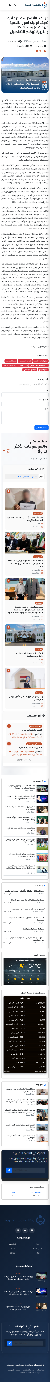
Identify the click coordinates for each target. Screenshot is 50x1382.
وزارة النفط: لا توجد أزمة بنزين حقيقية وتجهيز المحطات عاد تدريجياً (21, 787)
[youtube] (25, 1230)
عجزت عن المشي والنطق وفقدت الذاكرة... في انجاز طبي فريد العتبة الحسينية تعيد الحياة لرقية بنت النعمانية (25, 609)
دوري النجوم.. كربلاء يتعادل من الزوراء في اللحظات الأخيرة (20, 840)
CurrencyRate (41, 1075)
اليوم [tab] (41, 476)
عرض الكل (8, 450)
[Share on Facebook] (45, 51)
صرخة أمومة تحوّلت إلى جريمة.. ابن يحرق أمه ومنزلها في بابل (25, 518)
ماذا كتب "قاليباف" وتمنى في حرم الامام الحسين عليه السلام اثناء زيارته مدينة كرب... (19, 1100)
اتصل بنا (14, 1372)
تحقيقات (12, 1244)
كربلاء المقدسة (22, 365)
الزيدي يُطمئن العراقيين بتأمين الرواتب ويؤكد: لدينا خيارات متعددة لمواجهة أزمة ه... (20, 868)
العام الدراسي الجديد (41, 361)
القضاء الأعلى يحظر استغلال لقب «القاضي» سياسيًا (28, 654)
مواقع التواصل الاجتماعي (39, 365)
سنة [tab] (19, 476)
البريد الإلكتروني (43, 399)
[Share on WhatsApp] (40, 51)
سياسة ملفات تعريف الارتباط (30, 1372)
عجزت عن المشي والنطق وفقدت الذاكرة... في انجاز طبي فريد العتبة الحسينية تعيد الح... (19, 1111)
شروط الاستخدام (28, 1369)
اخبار (37, 1244)
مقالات (12, 1253)
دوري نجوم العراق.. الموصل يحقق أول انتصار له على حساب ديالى (21, 855)
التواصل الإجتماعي (29, 369)
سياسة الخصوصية (14, 1369)
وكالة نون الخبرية (9, 365)
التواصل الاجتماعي (25, 361)
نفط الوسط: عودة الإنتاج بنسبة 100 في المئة (21, 829)
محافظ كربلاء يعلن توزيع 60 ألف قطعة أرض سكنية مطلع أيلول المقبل (25, 735)
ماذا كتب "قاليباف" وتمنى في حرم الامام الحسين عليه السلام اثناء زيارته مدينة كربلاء (25, 563)
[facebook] (32, 1230)
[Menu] (3, 5)
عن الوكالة (40, 1369)
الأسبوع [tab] (34, 476)
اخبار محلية (39, 46)
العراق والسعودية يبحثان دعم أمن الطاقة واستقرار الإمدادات (20, 818)
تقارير (37, 1253)
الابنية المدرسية (10, 361)
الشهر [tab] (26, 476)
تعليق (47, 409)
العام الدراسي (43, 369)
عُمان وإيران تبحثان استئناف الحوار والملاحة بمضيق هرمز (20, 808)
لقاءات (12, 1248)
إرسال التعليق (41, 428)
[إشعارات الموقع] (9, 5)
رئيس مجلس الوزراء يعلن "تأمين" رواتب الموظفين (26, 698)
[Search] (15, 5)
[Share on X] (42, 51)
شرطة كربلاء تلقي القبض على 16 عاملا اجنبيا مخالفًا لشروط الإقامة (21, 797)
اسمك (46, 390)
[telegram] (18, 1230)
